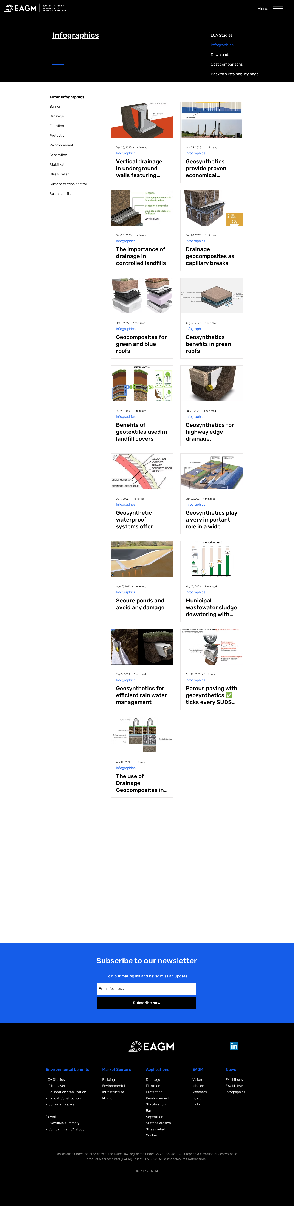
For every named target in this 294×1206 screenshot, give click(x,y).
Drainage (57, 116)
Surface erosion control (68, 184)
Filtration (57, 126)
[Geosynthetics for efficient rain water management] (142, 647)
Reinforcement (61, 145)
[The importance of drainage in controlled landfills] (142, 208)
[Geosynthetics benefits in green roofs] (212, 295)
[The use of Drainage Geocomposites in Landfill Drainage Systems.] (142, 734)
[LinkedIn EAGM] (234, 1046)
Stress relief (59, 174)
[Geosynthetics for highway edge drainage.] (212, 383)
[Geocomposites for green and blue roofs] (142, 295)
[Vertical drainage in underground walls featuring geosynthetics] (142, 120)
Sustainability (60, 194)
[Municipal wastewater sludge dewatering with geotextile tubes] (212, 559)
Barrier (55, 106)
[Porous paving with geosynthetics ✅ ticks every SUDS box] (212, 647)
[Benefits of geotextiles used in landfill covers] (142, 383)
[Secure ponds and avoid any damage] (142, 559)
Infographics (126, 153)
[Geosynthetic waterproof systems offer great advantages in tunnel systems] (142, 471)
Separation (58, 155)
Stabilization (59, 165)
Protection (58, 135)
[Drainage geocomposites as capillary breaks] (212, 208)
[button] (278, 8)
